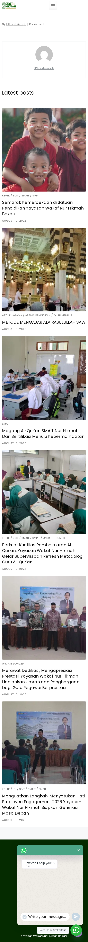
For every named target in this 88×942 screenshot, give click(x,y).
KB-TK (6, 195)
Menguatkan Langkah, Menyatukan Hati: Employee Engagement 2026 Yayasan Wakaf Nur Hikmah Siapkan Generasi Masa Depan (44, 804)
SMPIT (36, 195)
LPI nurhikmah (16, 24)
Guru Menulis (63, 315)
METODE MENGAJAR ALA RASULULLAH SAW (44, 322)
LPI (14, 789)
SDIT (15, 195)
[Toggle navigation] (53, 5)
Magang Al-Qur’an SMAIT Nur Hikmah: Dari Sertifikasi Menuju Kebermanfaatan (43, 433)
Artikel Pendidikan (38, 315)
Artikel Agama (12, 315)
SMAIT (25, 195)
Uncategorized (54, 538)
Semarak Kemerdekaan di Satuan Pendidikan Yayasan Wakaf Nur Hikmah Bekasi (43, 208)
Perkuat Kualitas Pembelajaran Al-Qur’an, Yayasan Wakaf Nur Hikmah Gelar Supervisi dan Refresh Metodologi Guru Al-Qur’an (42, 553)
